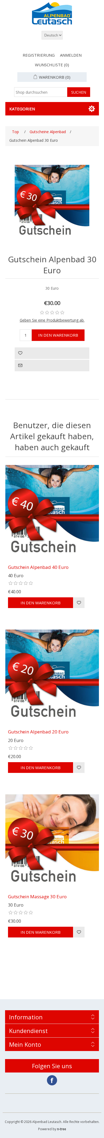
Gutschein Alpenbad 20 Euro (38, 732)
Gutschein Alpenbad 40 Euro (38, 567)
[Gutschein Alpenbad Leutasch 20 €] (52, 677)
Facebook (52, 1080)
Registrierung (39, 55)
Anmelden (71, 55)
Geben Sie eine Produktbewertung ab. (52, 320)
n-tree (61, 1129)
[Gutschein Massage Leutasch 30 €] (52, 841)
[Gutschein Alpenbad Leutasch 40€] (52, 512)
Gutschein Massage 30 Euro (37, 896)
